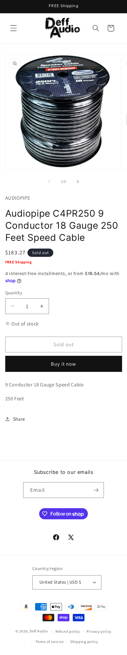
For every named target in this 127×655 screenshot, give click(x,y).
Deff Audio (39, 631)
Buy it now (63, 363)
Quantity (14, 293)
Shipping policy (84, 641)
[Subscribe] (95, 490)
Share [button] (19, 419)
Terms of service (49, 641)
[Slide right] (77, 181)
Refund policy (67, 631)
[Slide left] (49, 181)
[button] (13, 28)
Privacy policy (99, 631)
